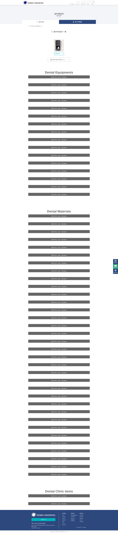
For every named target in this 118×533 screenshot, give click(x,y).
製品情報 (32, 26)
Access (63, 523)
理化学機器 (78, 22)
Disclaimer (84, 527)
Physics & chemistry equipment (73, 519)
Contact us (43, 519)
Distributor (81, 521)
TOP (29, 26)
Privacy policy (79, 527)
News (63, 521)
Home (63, 515)
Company (64, 516)
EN (78, 1)
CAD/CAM (57, 53)
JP (76, 1)
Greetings (81, 516)
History (81, 519)
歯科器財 (41, 22)
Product (63, 518)
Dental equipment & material (74, 516)
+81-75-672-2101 (39, 523)
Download (64, 519)
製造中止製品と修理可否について (58, 59)
